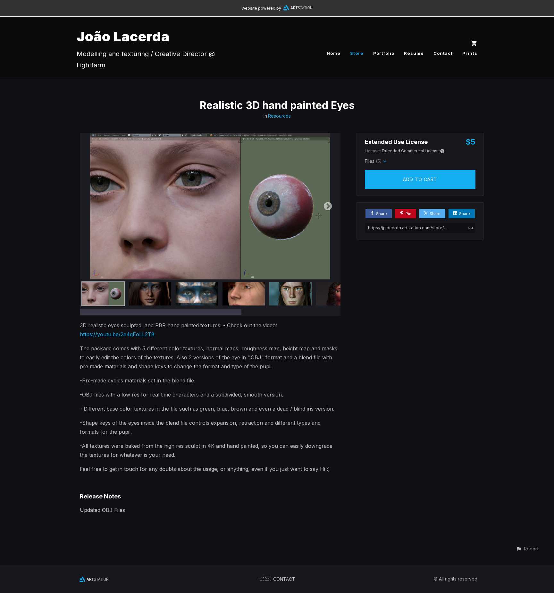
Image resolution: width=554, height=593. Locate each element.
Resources (279, 116)
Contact (443, 53)
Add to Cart (420, 179)
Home (333, 53)
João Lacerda (123, 36)
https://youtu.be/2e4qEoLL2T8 (117, 334)
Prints (469, 53)
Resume (414, 53)
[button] (527, 548)
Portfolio (383, 53)
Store (357, 53)
